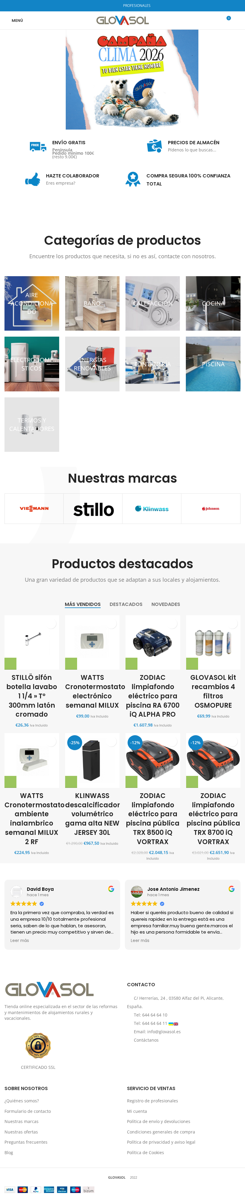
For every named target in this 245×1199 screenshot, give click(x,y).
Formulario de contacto (27, 1111)
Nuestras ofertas (21, 1132)
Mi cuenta (137, 1111)
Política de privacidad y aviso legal (161, 1142)
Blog (8, 1152)
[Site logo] (122, 20)
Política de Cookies (145, 1152)
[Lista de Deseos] (51, 623)
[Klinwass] (151, 509)
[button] (10, 664)
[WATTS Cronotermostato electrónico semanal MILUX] (92, 642)
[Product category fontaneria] (152, 364)
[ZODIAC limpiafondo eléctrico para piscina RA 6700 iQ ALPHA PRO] (152, 642)
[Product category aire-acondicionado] (31, 303)
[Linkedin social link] (113, 5)
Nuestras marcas (21, 1121)
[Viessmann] (34, 509)
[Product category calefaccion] (152, 303)
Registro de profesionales (152, 1101)
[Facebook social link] (98, 5)
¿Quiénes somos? (21, 1101)
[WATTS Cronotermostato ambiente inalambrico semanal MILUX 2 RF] (31, 760)
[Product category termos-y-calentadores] (31, 424)
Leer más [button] (19, 940)
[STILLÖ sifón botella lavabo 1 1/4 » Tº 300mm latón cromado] (31, 642)
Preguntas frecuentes (26, 1142)
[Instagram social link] (105, 5)
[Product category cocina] (213, 303)
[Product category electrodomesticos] (31, 364)
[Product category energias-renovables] (92, 364)
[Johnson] (210, 509)
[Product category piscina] (213, 364)
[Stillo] (93, 509)
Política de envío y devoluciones (158, 1121)
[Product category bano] (92, 303)
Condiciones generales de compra (161, 1132)
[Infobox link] (62, 148)
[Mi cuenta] (238, 20)
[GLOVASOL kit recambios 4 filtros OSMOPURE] (213, 642)
